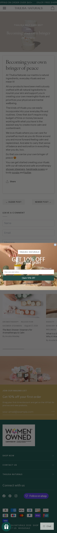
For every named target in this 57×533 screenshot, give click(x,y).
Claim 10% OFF (28, 278)
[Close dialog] (55, 245)
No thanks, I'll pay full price (28, 284)
